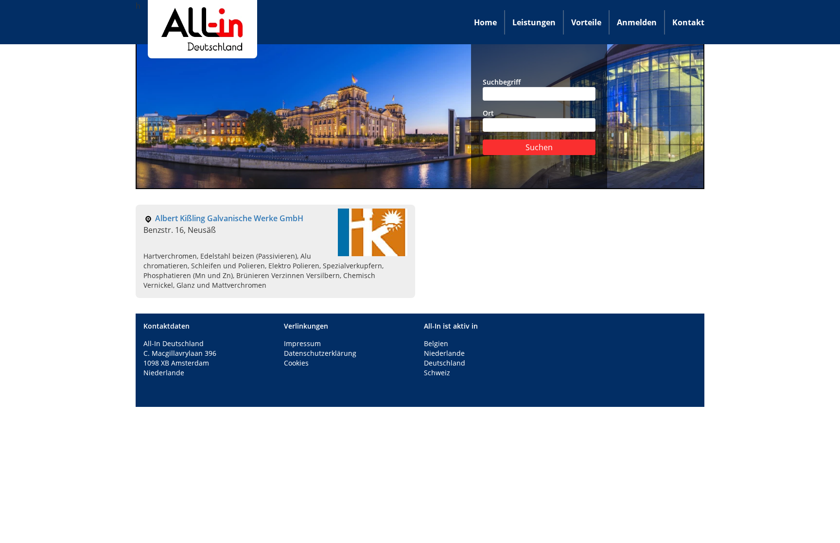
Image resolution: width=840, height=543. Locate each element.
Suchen (539, 147)
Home (485, 22)
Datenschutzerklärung (320, 353)
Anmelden (637, 22)
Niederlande (444, 353)
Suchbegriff (502, 82)
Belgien (436, 343)
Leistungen (534, 22)
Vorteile (586, 22)
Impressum (302, 343)
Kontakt (688, 22)
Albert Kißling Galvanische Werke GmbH (229, 218)
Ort (488, 113)
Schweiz (437, 372)
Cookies (296, 363)
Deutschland (444, 363)
